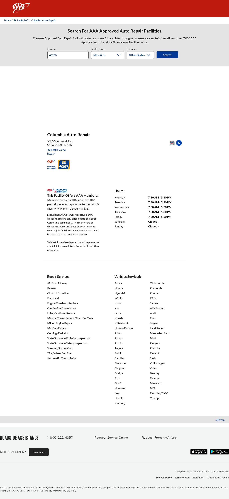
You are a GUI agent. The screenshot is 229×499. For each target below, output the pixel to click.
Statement (198, 477)
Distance (132, 48)
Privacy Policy (164, 477)
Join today (39, 452)
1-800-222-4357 (60, 438)
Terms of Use (182, 477)
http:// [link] (51, 153)
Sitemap (220, 419)
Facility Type (98, 48)
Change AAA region (218, 477)
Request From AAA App (159, 438)
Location (52, 48)
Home (7, 20)
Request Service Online (111, 438)
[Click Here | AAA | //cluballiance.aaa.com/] (21, 11)
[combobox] (69, 54)
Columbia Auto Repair (43, 20)
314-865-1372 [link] (56, 149)
